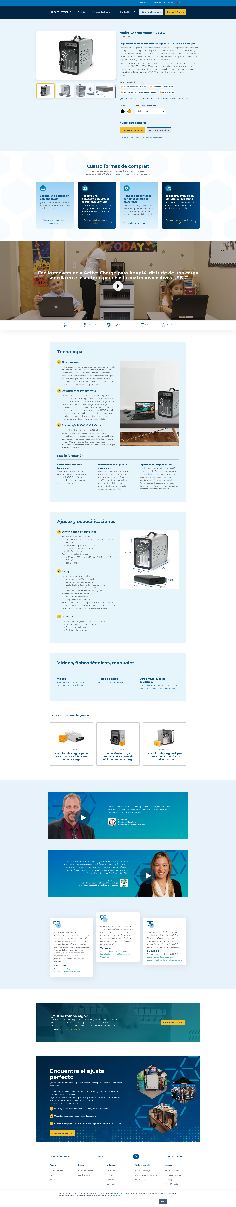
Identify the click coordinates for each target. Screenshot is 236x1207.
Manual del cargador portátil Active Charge (158, 688)
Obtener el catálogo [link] (151, 12)
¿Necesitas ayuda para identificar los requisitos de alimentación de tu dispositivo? (154, 98)
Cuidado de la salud (114, 1175)
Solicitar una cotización (172, 1175)
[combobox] (118, 1156)
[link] (60, 12)
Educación (111, 1171)
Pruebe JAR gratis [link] (175, 12)
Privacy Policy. (115, 1195)
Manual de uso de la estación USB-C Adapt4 (159, 686)
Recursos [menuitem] (143, 3)
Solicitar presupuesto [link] (132, 130)
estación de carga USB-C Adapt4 (136, 48)
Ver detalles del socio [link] (133, 223)
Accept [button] (163, 1201)
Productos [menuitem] (82, 12)
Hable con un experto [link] (62, 1133)
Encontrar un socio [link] (158, 130)
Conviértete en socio (86, 1171)
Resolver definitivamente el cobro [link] (96, 221)
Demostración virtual (172, 1171)
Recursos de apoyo (142, 1171)
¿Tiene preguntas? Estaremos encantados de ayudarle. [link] (141, 137)
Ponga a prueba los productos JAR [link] (179, 221)
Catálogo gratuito (170, 1180)
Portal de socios (84, 1175)
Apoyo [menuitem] (156, 3)
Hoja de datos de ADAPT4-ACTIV (112, 682)
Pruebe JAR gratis (171, 1184)
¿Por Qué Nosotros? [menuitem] (127, 12)
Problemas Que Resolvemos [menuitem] (102, 12)
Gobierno (110, 1180)
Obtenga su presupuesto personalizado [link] (54, 221)
